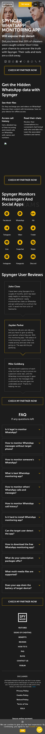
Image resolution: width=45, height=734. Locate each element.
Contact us (22, 661)
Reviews (22, 642)
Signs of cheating (22, 633)
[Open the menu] (41, 4)
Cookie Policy (22, 695)
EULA (22, 708)
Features (22, 628)
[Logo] (22, 618)
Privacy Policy (22, 691)
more (34, 686)
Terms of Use (22, 704)
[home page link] (7, 4)
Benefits (22, 637)
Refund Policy (22, 700)
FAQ (22, 651)
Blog (22, 656)
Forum (22, 666)
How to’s (22, 647)
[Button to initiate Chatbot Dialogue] (39, 730)
